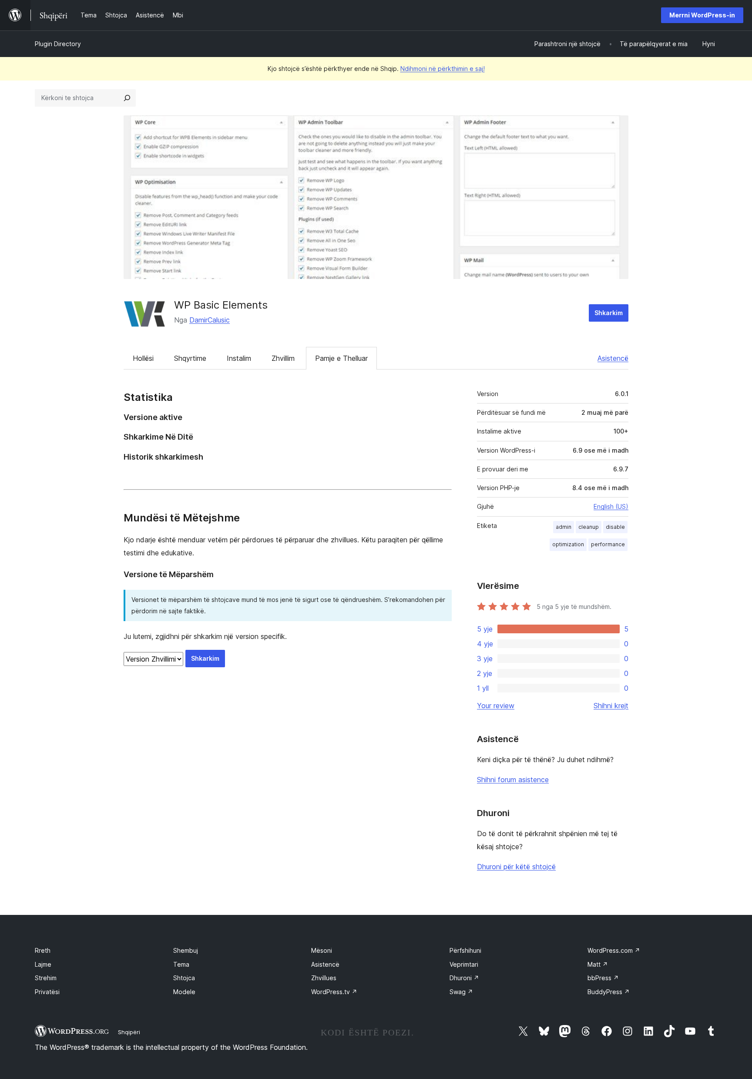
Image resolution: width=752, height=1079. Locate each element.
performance (608, 544)
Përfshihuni (465, 950)
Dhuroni (464, 978)
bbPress (603, 978)
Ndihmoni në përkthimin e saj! (442, 68)
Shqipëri (129, 1032)
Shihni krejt (611, 705)
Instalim (239, 358)
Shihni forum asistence (513, 779)
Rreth (42, 950)
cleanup (588, 527)
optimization (568, 544)
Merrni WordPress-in (702, 15)
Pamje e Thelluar (341, 358)
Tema (181, 964)
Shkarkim (608, 312)
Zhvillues (323, 978)
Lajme (43, 964)
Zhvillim (283, 358)
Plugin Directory (58, 43)
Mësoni (321, 950)
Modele (184, 991)
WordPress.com (614, 950)
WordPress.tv (334, 991)
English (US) (611, 506)
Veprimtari (464, 964)
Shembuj (185, 950)
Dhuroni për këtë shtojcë (516, 866)
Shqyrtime (190, 358)
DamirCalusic (209, 320)
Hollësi (143, 358)
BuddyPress (609, 991)
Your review (495, 705)
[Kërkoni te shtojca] (127, 98)
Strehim (46, 978)
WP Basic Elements (221, 305)
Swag (461, 991)
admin (563, 527)
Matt (598, 964)
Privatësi (47, 991)
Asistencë (613, 358)
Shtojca (184, 978)
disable (615, 527)
